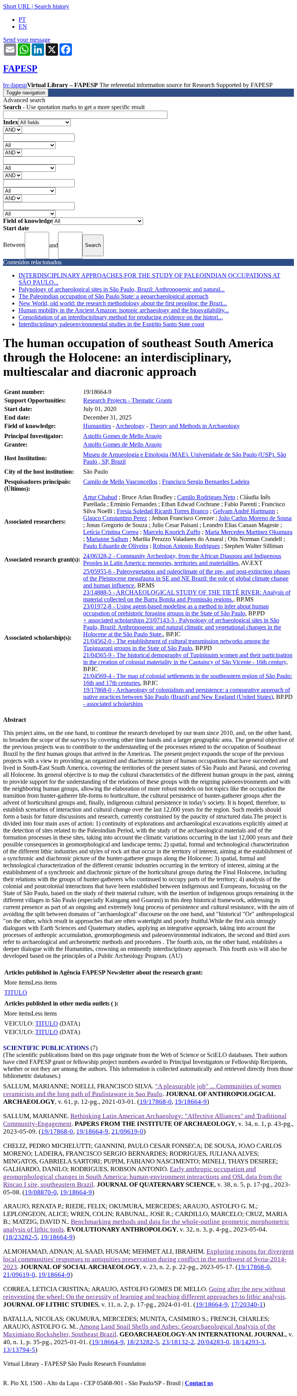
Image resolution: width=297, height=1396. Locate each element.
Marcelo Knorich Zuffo (171, 532)
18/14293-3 (248, 1342)
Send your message (26, 39)
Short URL (16, 6)
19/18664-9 (191, 1101)
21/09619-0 (127, 1131)
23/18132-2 (178, 1342)
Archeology (130, 426)
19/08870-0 (41, 1192)
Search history (51, 6)
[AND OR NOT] (12, 129)
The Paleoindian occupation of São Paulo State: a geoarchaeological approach (113, 296)
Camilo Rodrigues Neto (206, 497)
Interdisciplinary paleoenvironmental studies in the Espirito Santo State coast (111, 324)
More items (17, 982)
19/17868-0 (156, 1101)
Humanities (97, 426)
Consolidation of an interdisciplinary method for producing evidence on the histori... (121, 317)
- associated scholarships (113, 704)
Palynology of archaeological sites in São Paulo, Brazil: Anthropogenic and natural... (122, 289)
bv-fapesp (15, 85)
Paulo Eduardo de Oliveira (115, 546)
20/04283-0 (213, 1342)
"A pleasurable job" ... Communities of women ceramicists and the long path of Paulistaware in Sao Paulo (142, 1090)
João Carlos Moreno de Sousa (255, 518)
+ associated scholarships (114, 620)
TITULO (15, 992)
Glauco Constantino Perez (115, 518)
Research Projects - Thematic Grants (127, 400)
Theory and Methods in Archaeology (195, 426)
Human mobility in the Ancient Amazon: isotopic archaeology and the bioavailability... (124, 310)
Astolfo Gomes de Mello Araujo (122, 436)
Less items (44, 982)
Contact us (199, 1383)
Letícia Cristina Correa (110, 532)
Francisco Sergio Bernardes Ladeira (205, 481)
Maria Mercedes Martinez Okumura (248, 532)
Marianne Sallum (107, 539)
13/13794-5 (19, 1349)
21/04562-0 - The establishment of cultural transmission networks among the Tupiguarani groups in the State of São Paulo (176, 644)
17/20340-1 (247, 1304)
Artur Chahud (100, 497)
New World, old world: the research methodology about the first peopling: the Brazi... (123, 303)
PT (22, 19)
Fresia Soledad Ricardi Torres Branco (162, 511)
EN (23, 26)
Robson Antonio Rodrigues (186, 546)
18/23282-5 (21, 1237)
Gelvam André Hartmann (244, 511)
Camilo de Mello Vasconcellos (120, 481)
